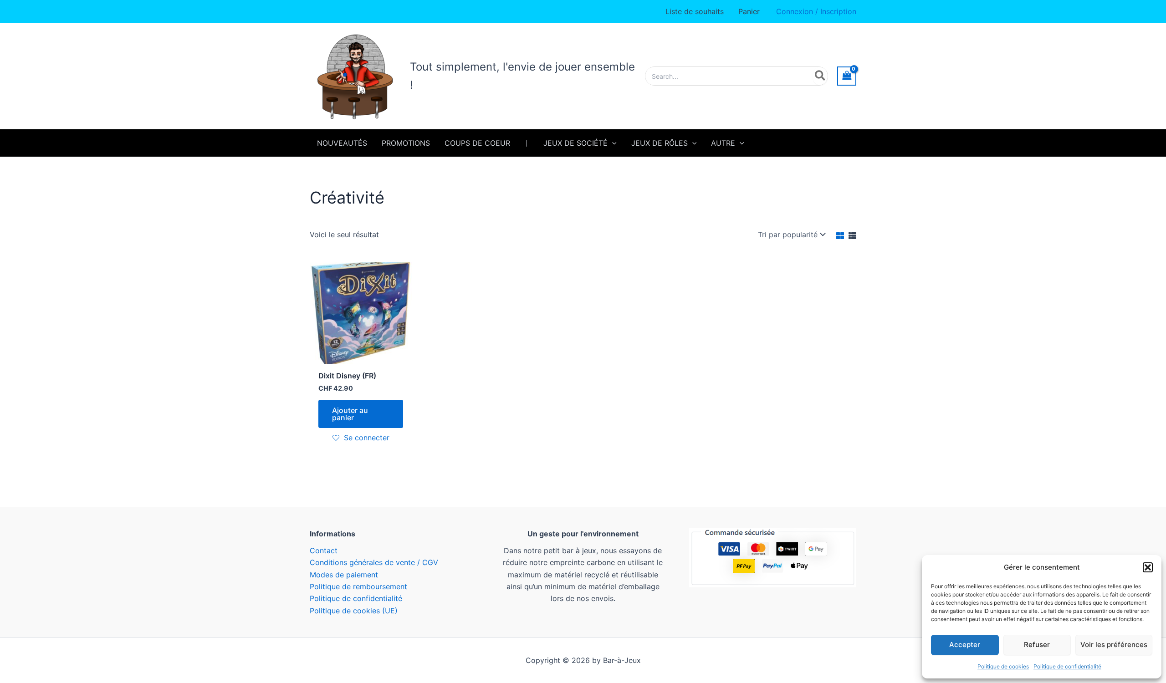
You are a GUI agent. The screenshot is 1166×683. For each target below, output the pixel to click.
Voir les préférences (1113, 644)
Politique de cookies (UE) (354, 610)
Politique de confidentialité (1067, 666)
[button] (1147, 567)
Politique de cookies (1003, 666)
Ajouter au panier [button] (350, 414)
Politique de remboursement (358, 586)
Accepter (964, 644)
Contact (324, 550)
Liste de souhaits (694, 11)
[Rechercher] (820, 76)
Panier (749, 11)
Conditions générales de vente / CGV (374, 562)
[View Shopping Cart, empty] (846, 75)
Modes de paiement (344, 574)
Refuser (1037, 644)
